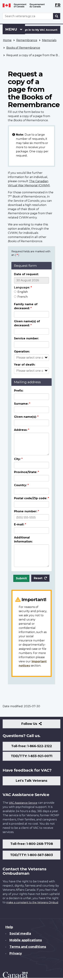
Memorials (49, 40)
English (23, 291)
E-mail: (19, 524)
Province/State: (25, 472)
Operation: (22, 351)
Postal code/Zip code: (30, 498)
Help (9, 927)
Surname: (21, 403)
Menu (11, 29)
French (23, 296)
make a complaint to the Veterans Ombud (32, 902)
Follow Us (36, 725)
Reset (38, 578)
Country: (20, 485)
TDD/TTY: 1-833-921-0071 (31, 756)
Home (7, 40)
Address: (20, 430)
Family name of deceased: (25, 306)
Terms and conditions (27, 947)
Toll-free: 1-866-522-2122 (31, 746)
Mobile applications (25, 940)
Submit (21, 578)
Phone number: (25, 511)
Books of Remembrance (23, 47)
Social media (20, 933)
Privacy (15, 953)
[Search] (56, 16)
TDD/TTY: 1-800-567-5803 (31, 855)
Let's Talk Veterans (31, 781)
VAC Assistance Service (23, 802)
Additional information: (23, 539)
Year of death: (24, 364)
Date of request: (26, 274)
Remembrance (26, 40)
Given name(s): (25, 416)
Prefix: (18, 390)
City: (17, 459)
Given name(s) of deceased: (27, 323)
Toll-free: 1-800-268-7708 (31, 844)
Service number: (26, 338)
